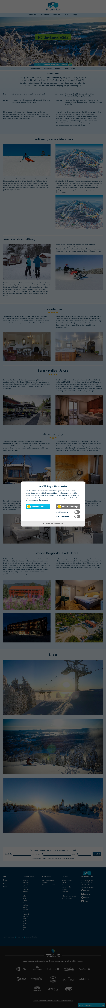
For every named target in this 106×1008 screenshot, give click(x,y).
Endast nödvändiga (70, 506)
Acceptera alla (38, 506)
